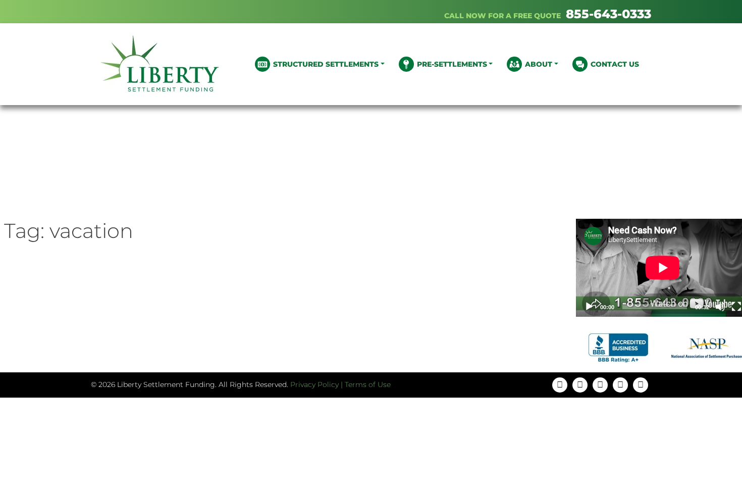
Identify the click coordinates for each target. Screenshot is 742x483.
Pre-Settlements (452, 64)
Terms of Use (368, 384)
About (538, 64)
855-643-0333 (608, 14)
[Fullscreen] (736, 307)
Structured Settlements (326, 64)
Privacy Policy (314, 384)
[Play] (589, 307)
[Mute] (720, 307)
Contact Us (615, 64)
